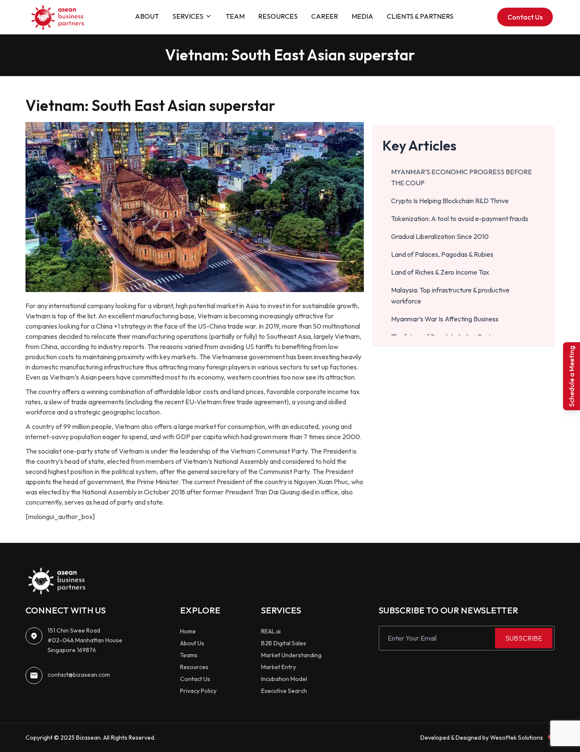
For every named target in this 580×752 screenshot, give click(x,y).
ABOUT (147, 16)
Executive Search (284, 691)
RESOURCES (278, 16)
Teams (188, 655)
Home (188, 631)
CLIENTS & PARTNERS (420, 16)
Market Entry (278, 667)
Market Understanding (291, 655)
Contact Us (525, 17)
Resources (194, 667)
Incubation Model (284, 679)
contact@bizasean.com (79, 674)
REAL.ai (271, 631)
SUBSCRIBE (523, 638)
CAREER (324, 16)
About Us (192, 643)
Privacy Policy (198, 691)
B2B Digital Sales (283, 643)
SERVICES (187, 16)
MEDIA (362, 16)
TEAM (235, 16)
